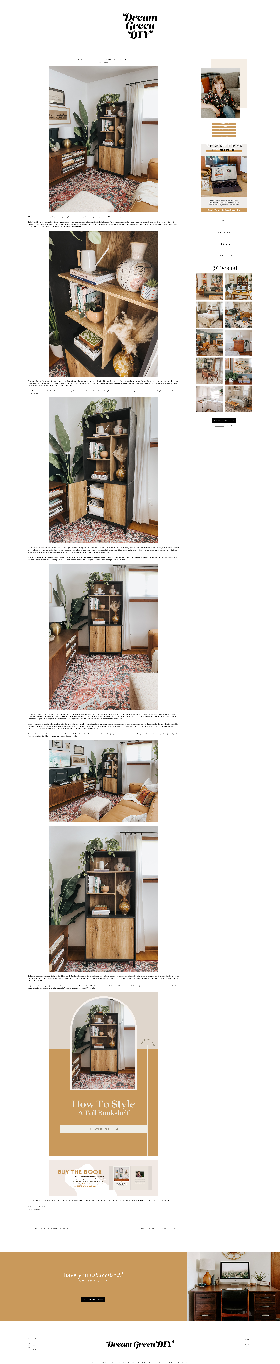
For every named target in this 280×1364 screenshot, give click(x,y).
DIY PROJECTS (224, 220)
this (33, 736)
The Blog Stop (181, 1362)
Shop (96, 26)
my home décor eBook (119, 383)
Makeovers (184, 26)
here (60, 222)
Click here (95, 986)
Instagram (247, 1339)
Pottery (107, 26)
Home (78, 26)
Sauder (71, 217)
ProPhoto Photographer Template (134, 1362)
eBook (171, 26)
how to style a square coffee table (153, 986)
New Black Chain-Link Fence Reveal (159, 1228)
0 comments (36, 1206)
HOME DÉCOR (224, 232)
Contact (208, 26)
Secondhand (224, 256)
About (197, 26)
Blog (87, 26)
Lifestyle (223, 244)
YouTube (247, 1346)
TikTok (248, 1348)
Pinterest (247, 1342)
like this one (77, 226)
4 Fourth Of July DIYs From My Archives (50, 1228)
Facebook (247, 1344)
